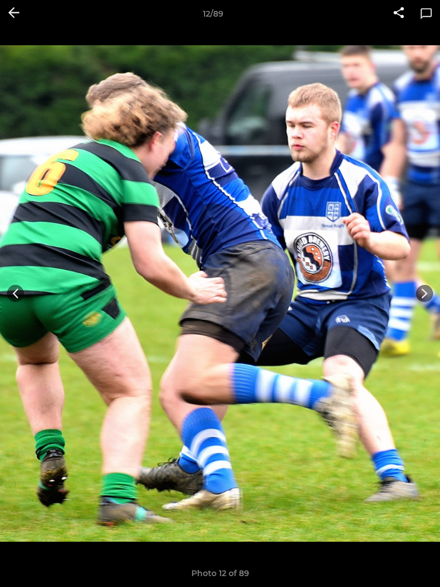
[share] (399, 14)
